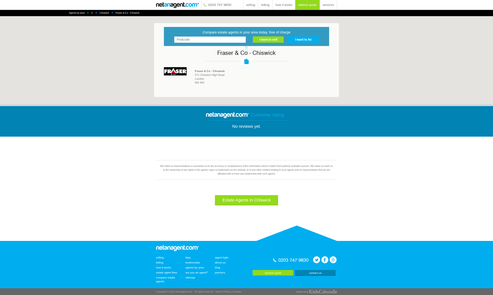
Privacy (227, 291)
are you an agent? (196, 272)
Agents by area (77, 13)
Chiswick (104, 13)
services (328, 5)
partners (220, 272)
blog (217, 267)
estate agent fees (166, 272)
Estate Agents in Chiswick (246, 200)
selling (250, 5)
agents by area (194, 267)
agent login (221, 257)
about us (220, 262)
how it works (283, 5)
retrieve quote (307, 5)
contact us (315, 272)
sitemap (190, 277)
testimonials (192, 262)
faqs (188, 257)
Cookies (237, 291)
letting (265, 5)
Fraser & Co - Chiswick (127, 13)
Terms (218, 291)
